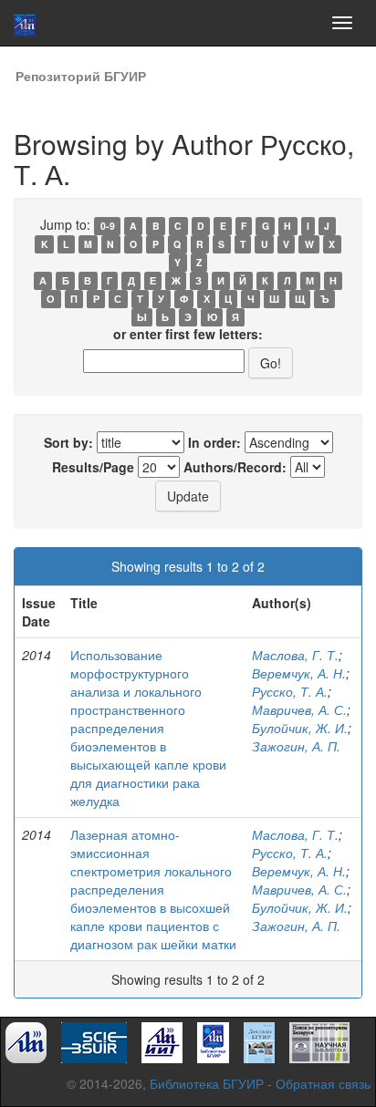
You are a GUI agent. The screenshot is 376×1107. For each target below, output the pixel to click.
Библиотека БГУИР (207, 1083)
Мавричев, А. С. (299, 709)
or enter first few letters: (188, 334)
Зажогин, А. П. (296, 746)
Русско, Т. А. (290, 691)
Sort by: (68, 442)
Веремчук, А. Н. (299, 673)
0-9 (107, 226)
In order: (214, 442)
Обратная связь (323, 1083)
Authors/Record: (235, 467)
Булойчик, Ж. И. (300, 728)
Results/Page (93, 467)
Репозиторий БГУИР (81, 76)
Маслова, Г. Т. (295, 655)
